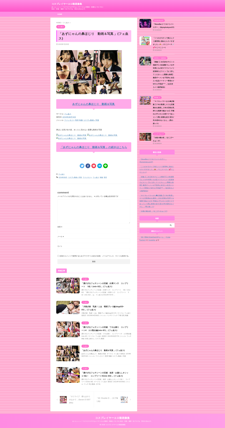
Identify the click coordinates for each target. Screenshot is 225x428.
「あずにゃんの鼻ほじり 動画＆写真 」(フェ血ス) (103, 350)
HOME (59, 14)
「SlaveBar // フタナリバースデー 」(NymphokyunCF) (153, 160)
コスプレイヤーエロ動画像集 (67, 3)
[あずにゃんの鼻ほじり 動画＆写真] (71, 135)
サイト (59, 246)
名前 (59, 227)
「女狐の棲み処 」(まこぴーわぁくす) (153, 211)
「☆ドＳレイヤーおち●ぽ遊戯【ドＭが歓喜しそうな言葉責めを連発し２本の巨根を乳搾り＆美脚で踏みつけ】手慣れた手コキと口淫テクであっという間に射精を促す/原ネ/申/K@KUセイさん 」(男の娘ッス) (156, 201)
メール (60, 236)
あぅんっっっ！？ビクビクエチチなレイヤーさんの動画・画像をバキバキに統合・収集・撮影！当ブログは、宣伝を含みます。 (112, 421)
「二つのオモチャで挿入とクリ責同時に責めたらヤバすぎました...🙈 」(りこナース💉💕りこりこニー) (156, 169)
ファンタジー (69, 120)
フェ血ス (67, 114)
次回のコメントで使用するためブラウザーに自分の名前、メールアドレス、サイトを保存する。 (95, 256)
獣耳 (77, 120)
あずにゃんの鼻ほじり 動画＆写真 (93, 103)
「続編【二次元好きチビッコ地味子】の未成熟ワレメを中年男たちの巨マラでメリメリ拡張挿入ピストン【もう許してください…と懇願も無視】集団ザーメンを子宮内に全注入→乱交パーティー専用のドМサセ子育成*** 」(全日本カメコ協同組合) (163, 74)
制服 (81, 120)
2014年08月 (63, 177)
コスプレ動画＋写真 (91, 120)
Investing (152, 240)
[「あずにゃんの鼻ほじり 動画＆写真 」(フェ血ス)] (99, 165)
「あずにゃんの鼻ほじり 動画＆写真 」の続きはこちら (93, 147)
